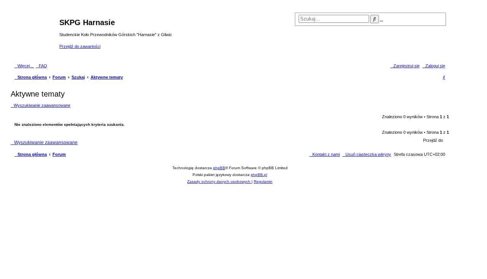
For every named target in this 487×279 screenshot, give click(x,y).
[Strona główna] (36, 34)
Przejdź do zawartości (79, 46)
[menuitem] (41, 65)
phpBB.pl (259, 175)
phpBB (219, 168)
